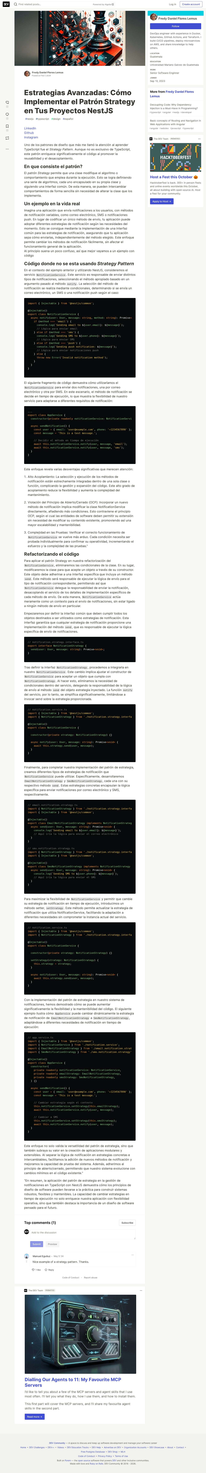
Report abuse (90, 1277)
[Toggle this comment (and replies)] (27, 1261)
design (55, 118)
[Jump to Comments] (7, 116)
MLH (123, 1451)
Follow (175, 26)
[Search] (16, 4)
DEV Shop (113, 1451)
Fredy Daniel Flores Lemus (47, 72)
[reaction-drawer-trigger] (7, 104)
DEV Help (96, 1447)
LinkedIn (30, 128)
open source (84, 1460)
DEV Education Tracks (78, 1447)
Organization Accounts (135, 1447)
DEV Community (57, 1443)
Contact (180, 1447)
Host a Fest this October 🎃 (174, 177)
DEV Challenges (37, 1447)
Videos (60, 1447)
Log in (172, 4)
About (170, 1447)
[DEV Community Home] (6, 4)
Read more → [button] (34, 1416)
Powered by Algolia (102, 4)
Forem (68, 1460)
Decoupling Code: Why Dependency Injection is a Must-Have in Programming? (173, 108)
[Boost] (7, 138)
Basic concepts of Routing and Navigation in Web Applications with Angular (175, 124)
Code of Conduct (70, 1277)
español (68, 118)
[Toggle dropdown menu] (132, 1255)
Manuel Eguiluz (41, 1256)
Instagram (31, 137)
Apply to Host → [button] (161, 201)
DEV (114, 1460)
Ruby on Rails (96, 1463)
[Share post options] (7, 149)
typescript (42, 118)
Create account (191, 4)
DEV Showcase (156, 1447)
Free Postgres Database (93, 1451)
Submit (37, 1244)
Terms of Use (121, 1456)
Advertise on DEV (112, 1447)
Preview (52, 1244)
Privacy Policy (105, 1456)
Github (29, 133)
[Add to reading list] (7, 128)
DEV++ (51, 1447)
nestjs (29, 118)
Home (23, 1447)
